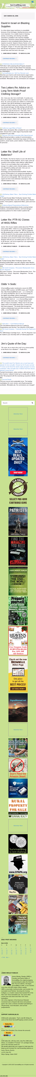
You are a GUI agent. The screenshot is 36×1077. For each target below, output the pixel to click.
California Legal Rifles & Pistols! (11, 128)
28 (11, 954)
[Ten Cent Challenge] (18, 843)
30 (21, 954)
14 (11, 950)
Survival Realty (5, 379)
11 (30, 948)
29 (16, 954)
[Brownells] (18, 674)
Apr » (7, 957)
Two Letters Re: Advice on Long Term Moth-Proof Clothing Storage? (15, 90)
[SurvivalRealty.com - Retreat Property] (18, 808)
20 (6, 952)
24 (25, 952)
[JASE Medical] (18, 924)
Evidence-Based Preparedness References (14, 205)
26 (2, 954)
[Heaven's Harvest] (18, 640)
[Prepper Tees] (18, 884)
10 (25, 948)
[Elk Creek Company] (18, 491)
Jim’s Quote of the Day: (14, 343)
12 (2, 950)
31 (25, 954)
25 (30, 952)
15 (16, 950)
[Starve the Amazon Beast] (18, 768)
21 (11, 952)
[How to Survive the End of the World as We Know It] (18, 581)
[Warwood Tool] (18, 904)
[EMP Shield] (18, 788)
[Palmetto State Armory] (18, 457)
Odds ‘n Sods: (8, 284)
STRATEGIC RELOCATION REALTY (12, 64)
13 (6, 950)
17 (25, 950)
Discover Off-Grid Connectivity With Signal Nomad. (16, 135)
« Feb (3, 957)
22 (16, 952)
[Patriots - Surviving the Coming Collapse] (18, 521)
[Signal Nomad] (18, 707)
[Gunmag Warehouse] (18, 551)
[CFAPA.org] (18, 864)
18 (30, 950)
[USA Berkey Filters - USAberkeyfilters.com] (18, 747)
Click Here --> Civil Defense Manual (12, 323)
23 (21, 952)
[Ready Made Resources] (18, 610)
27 (6, 954)
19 (2, 952)
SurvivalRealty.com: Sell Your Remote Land (14, 73)
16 (21, 950)
